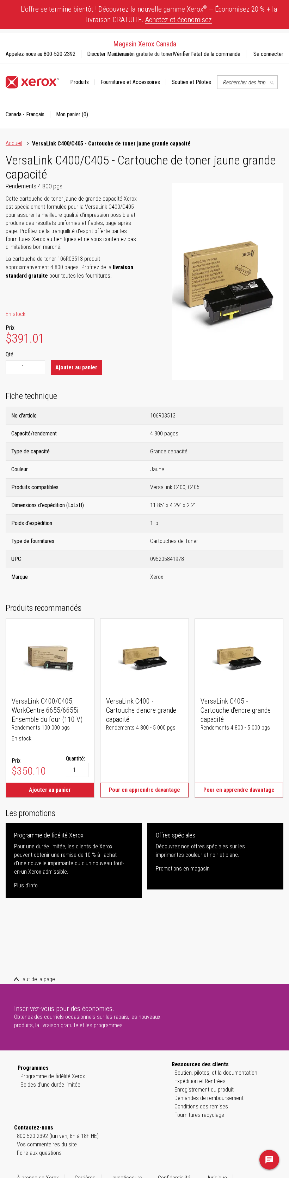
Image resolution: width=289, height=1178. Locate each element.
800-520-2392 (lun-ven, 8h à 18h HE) (58, 1136)
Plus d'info (26, 885)
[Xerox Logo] (32, 82)
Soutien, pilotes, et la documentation (215, 1072)
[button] (28, 114)
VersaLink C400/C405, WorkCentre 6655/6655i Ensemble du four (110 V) (47, 710)
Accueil (14, 143)
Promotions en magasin (183, 868)
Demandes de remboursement (209, 1098)
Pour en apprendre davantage (144, 790)
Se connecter (268, 54)
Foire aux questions (39, 1153)
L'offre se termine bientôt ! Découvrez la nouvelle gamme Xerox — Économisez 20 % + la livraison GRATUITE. (149, 14)
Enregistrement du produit (204, 1089)
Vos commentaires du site (47, 1144)
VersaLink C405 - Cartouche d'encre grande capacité (236, 710)
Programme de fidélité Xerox (52, 1076)
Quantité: (75, 758)
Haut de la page (37, 979)
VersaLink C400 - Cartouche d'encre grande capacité (141, 710)
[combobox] (247, 82)
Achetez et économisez (178, 19)
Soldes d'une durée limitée (50, 1084)
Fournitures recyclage (199, 1115)
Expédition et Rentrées (200, 1081)
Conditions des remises (201, 1106)
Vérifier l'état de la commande (207, 54)
